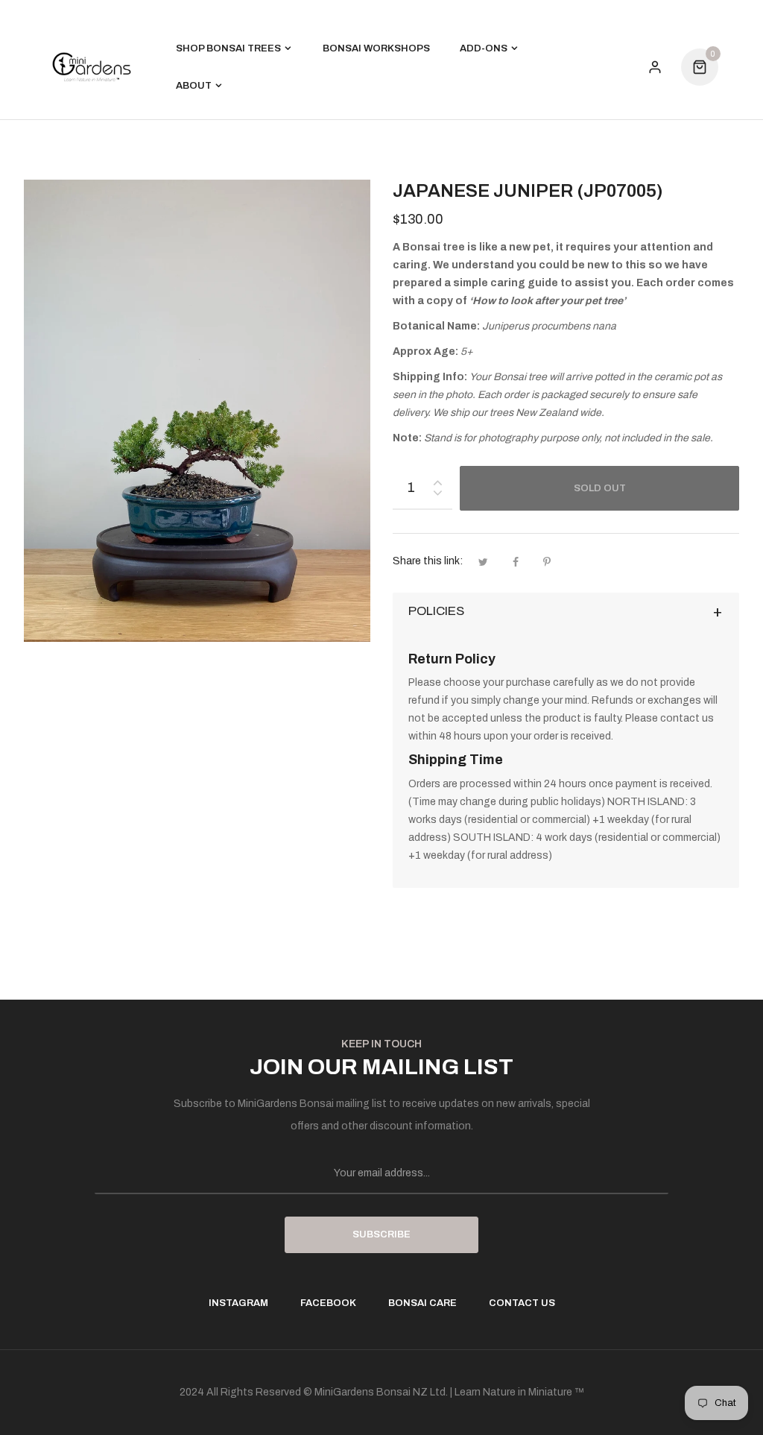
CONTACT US (522, 1303)
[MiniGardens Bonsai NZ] (92, 67)
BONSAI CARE (422, 1303)
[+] (437, 479)
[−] (437, 495)
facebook (328, 1303)
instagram (238, 1303)
